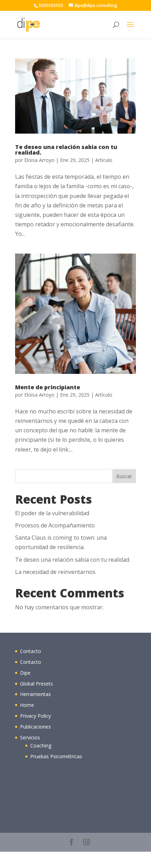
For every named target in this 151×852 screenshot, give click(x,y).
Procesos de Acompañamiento (55, 525)
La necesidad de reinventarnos (55, 572)
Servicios (30, 737)
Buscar (124, 476)
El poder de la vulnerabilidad (52, 513)
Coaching (40, 745)
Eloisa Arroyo (39, 160)
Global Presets (36, 683)
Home (27, 705)
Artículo (103, 160)
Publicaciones (35, 726)
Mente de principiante (47, 387)
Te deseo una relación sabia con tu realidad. (66, 149)
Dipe (25, 672)
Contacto (30, 651)
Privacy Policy (35, 715)
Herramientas (35, 694)
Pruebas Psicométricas (56, 756)
